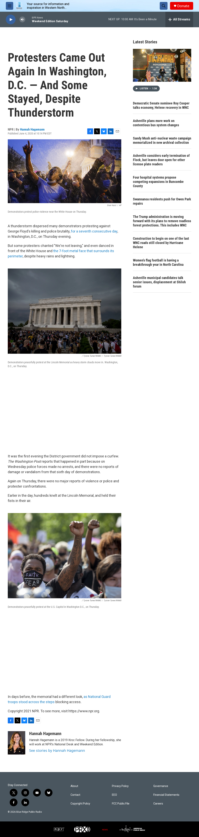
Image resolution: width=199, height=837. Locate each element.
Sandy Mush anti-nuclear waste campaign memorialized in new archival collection (162, 140)
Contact (75, 794)
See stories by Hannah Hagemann (57, 750)
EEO (114, 794)
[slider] (28, 19)
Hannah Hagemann (32, 129)
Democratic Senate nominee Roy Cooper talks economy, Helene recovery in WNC (161, 105)
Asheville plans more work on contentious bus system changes (156, 123)
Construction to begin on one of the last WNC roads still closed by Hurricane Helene (161, 242)
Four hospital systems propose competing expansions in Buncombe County (158, 181)
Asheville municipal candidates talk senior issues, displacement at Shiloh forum (159, 282)
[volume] (22, 19)
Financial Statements (166, 794)
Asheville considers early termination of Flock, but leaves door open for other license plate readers (161, 160)
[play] (11, 19)
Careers (158, 803)
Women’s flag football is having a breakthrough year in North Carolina (158, 262)
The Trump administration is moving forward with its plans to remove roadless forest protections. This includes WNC (162, 221)
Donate (183, 6)
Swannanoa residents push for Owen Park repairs (162, 201)
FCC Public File (120, 803)
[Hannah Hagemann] (16, 743)
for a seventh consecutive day (94, 231)
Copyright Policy (80, 803)
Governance (160, 786)
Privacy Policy (120, 786)
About (74, 786)
